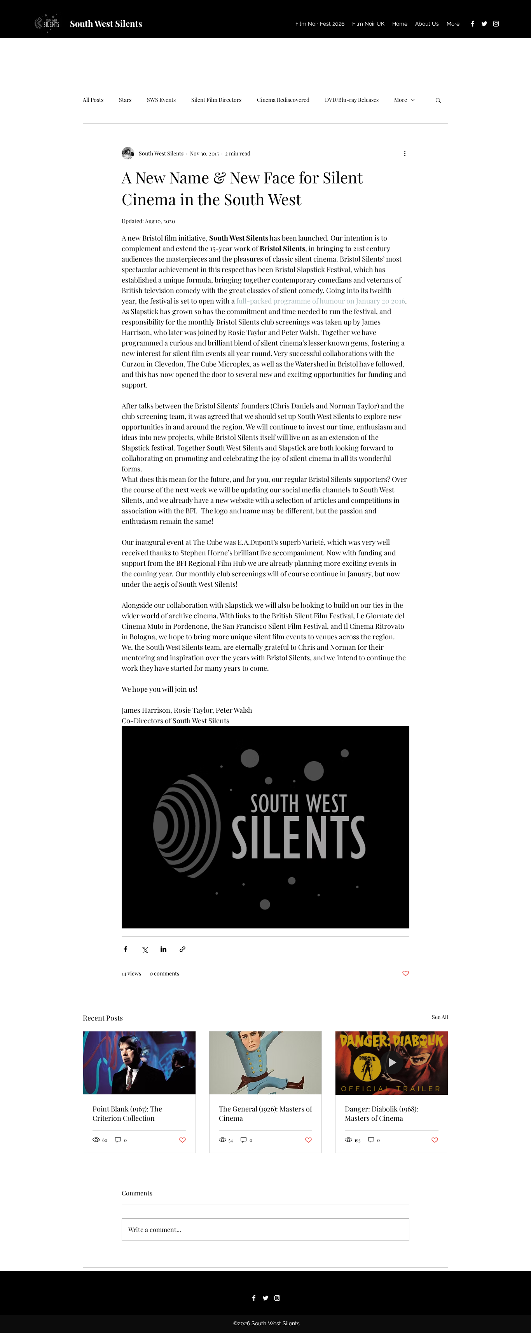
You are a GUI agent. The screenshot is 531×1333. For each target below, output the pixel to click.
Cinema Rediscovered (283, 99)
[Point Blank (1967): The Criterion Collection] (139, 1062)
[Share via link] (182, 949)
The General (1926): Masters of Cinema (265, 1113)
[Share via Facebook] (125, 949)
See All (440, 1017)
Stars (125, 99)
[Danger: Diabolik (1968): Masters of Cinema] (391, 1062)
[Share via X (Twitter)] (144, 949)
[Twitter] (484, 24)
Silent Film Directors (216, 99)
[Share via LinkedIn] (163, 949)
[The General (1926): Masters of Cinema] (266, 1062)
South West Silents (106, 23)
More (400, 99)
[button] (438, 100)
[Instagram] (496, 24)
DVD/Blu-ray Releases (352, 99)
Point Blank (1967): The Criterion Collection (127, 1113)
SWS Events (161, 99)
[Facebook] (473, 24)
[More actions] (404, 153)
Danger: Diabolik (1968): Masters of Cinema (381, 1113)
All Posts (93, 99)
